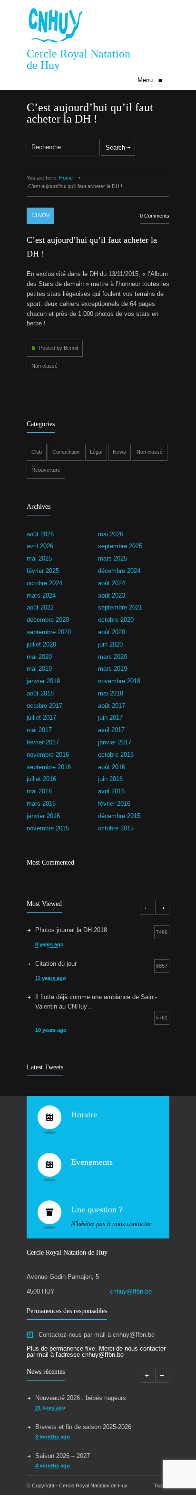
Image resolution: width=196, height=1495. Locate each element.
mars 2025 (112, 558)
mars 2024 (41, 595)
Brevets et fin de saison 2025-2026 (83, 1426)
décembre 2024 (119, 570)
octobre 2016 (116, 754)
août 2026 (40, 534)
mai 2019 (39, 668)
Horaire (84, 1114)
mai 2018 (110, 693)
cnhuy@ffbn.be (131, 1291)
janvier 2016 (43, 815)
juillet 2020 (41, 644)
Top (158, 1485)
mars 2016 (41, 803)
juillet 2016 (41, 778)
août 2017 (111, 705)
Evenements (92, 1162)
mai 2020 (39, 656)
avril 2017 (111, 729)
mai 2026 (110, 534)
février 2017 (43, 742)
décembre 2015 (119, 815)
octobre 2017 (44, 705)
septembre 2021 (120, 607)
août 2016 (111, 767)
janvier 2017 (114, 742)
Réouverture (45, 470)
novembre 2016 (48, 754)
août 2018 (40, 693)
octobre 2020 (116, 619)
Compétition (65, 452)
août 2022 (40, 607)
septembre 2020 (49, 632)
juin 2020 (110, 644)
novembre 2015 (48, 828)
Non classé (44, 366)
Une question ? (97, 1209)
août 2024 (111, 583)
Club (36, 452)
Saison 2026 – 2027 (62, 1455)
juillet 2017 (41, 717)
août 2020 (111, 632)
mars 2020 (112, 656)
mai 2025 (39, 558)
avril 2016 (111, 791)
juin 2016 (110, 778)
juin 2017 (110, 717)
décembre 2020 (48, 619)
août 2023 (111, 595)
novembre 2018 (119, 681)
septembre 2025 (120, 546)
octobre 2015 (116, 828)
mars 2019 (112, 668)
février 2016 (114, 803)
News (119, 452)
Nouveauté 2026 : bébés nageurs (80, 1397)
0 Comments (154, 216)
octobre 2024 (44, 583)
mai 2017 (39, 729)
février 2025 (43, 570)
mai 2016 (39, 791)
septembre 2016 (49, 767)
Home (66, 178)
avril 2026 (40, 546)
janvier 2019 (43, 681)
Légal (96, 452)
